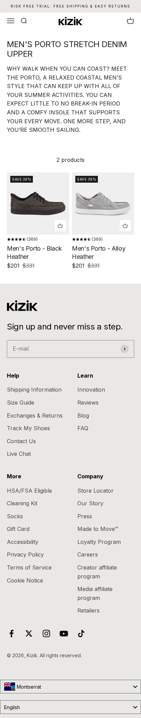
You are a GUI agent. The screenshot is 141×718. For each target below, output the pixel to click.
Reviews (88, 402)
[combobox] (70, 686)
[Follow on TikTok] (81, 633)
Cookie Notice (25, 580)
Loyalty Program (99, 541)
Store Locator (95, 490)
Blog (83, 415)
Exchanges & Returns (35, 415)
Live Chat (19, 453)
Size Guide (20, 402)
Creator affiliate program (97, 572)
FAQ (82, 428)
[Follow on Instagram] (46, 633)
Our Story (90, 503)
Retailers (88, 610)
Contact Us (21, 441)
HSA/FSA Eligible (29, 490)
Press (84, 516)
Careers (87, 554)
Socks (15, 516)
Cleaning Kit (22, 503)
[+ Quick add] (60, 226)
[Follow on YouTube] (63, 633)
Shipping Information (34, 389)
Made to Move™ (97, 528)
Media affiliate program (95, 593)
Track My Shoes (28, 428)
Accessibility (22, 541)
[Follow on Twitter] (29, 633)
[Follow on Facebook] (11, 633)
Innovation (91, 389)
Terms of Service (29, 567)
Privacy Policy (25, 554)
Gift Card (18, 528)
